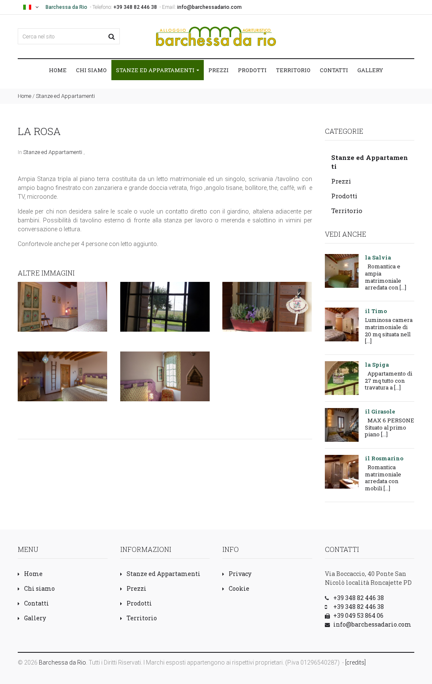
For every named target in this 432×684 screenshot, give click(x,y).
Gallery (370, 70)
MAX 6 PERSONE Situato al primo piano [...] (389, 427)
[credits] (355, 662)
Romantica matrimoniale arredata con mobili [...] (383, 477)
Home (58, 70)
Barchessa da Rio (62, 662)
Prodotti (252, 70)
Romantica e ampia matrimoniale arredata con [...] (385, 276)
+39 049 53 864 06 (358, 615)
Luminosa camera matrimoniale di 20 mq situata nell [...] (389, 330)
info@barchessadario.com (209, 7)
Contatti (334, 70)
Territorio (293, 70)
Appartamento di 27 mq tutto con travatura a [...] (388, 380)
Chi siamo (91, 70)
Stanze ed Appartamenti (156, 70)
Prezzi (218, 70)
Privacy (240, 574)
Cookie (239, 588)
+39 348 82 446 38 (135, 7)
